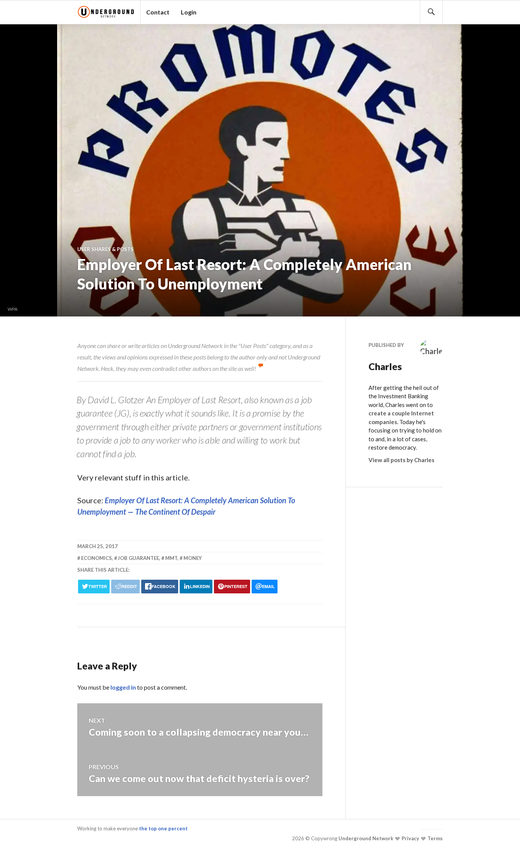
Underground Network (365, 838)
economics (96, 558)
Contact (157, 12)
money (192, 558)
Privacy (409, 838)
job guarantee (138, 558)
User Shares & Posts (105, 249)
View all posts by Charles (401, 459)
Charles (385, 366)
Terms (434, 838)
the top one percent (163, 828)
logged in (123, 687)
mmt (171, 558)
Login (188, 12)
